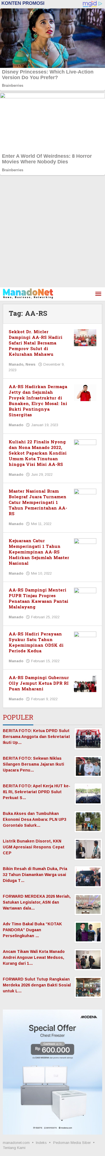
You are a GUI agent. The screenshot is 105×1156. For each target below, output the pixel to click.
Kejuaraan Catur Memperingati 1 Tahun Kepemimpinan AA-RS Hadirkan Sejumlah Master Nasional (39, 552)
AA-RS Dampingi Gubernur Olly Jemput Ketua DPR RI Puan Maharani (39, 683)
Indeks (41, 1143)
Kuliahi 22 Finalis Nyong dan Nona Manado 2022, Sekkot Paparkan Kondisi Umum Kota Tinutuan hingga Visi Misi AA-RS (38, 453)
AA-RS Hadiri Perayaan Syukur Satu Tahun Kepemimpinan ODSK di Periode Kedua (36, 642)
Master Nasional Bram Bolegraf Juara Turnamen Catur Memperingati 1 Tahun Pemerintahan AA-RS (38, 503)
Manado (16, 364)
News (30, 364)
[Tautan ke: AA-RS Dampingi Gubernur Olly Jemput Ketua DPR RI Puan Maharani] (85, 683)
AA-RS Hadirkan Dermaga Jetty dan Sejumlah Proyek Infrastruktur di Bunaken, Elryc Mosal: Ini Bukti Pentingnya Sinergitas (38, 401)
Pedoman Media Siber (72, 1143)
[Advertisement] (52, 231)
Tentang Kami (14, 1148)
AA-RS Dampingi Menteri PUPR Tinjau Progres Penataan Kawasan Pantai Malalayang (38, 598)
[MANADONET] (28, 293)
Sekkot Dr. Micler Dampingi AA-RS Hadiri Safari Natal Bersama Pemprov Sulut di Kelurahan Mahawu (35, 343)
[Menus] (98, 294)
